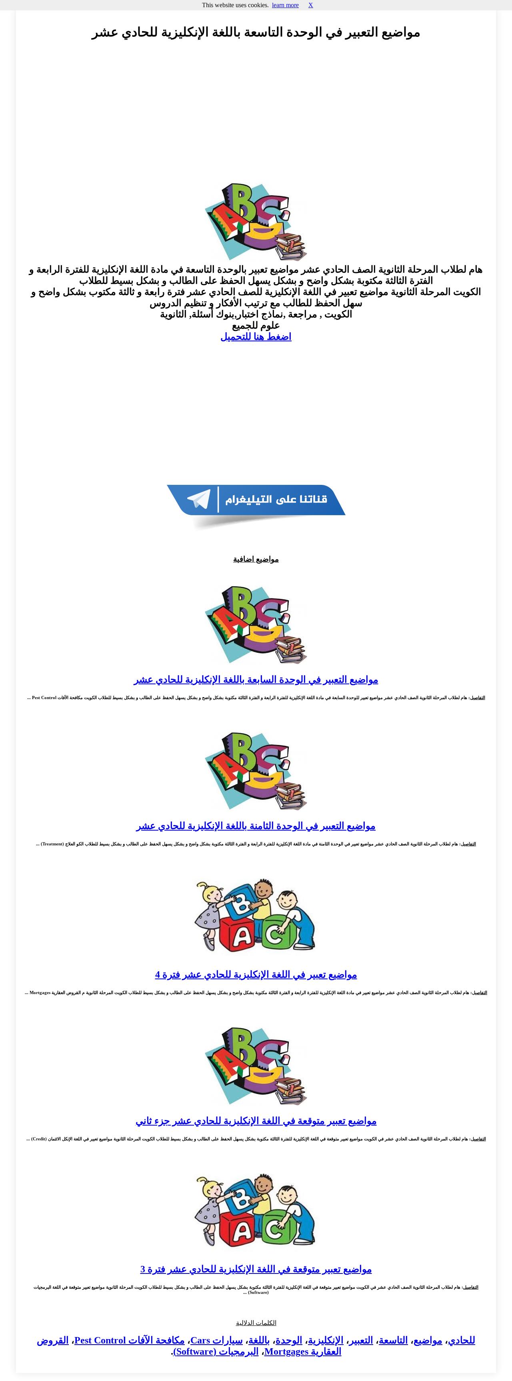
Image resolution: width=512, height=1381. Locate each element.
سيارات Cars (216, 1340)
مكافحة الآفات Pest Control (129, 1340)
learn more (285, 5)
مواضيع (428, 1340)
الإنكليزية (326, 1340)
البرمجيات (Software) (216, 1351)
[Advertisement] (256, 119)
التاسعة (393, 1340)
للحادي (461, 1340)
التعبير (361, 1340)
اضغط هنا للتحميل (256, 336)
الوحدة (289, 1340)
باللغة (259, 1340)
